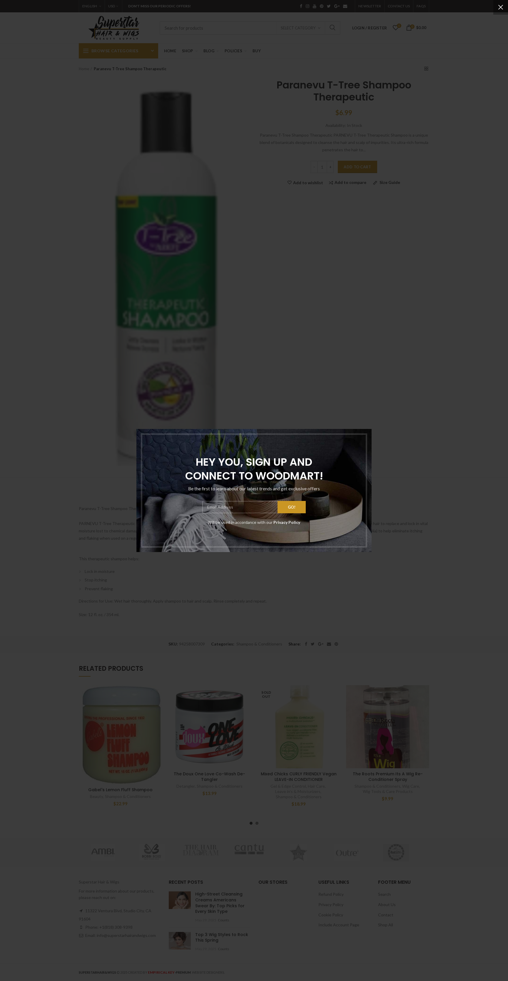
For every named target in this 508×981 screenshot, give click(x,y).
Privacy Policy (286, 522)
